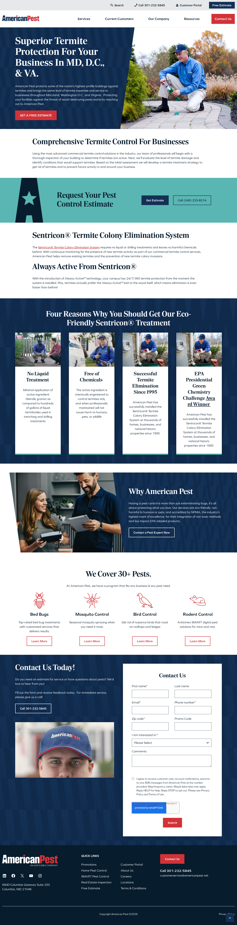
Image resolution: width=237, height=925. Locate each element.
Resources (192, 19)
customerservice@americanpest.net (184, 875)
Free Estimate (221, 5)
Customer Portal (191, 5)
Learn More (39, 641)
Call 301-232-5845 (151, 5)
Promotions (88, 864)
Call (163, 871)
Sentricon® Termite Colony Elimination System (69, 247)
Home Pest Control (94, 870)
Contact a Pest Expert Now (151, 532)
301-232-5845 (179, 871)
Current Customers (119, 19)
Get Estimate (155, 200)
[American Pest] (20, 19)
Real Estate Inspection (96, 882)
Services (84, 19)
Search (119, 5)
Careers (126, 876)
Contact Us (223, 19)
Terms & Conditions (133, 888)
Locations (127, 882)
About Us (127, 870)
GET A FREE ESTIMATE (36, 115)
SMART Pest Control (95, 876)
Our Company (158, 19)
